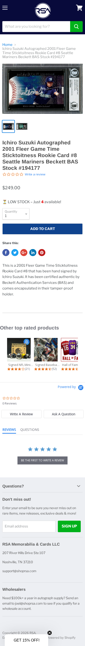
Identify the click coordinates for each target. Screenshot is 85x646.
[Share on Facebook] (5, 252)
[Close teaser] (49, 632)
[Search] (76, 26)
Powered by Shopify (61, 637)
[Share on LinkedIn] (32, 252)
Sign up (69, 526)
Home (7, 45)
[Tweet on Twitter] (14, 252)
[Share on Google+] (23, 252)
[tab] (21, 414)
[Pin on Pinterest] (41, 252)
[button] (26, 640)
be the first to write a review (42, 460)
